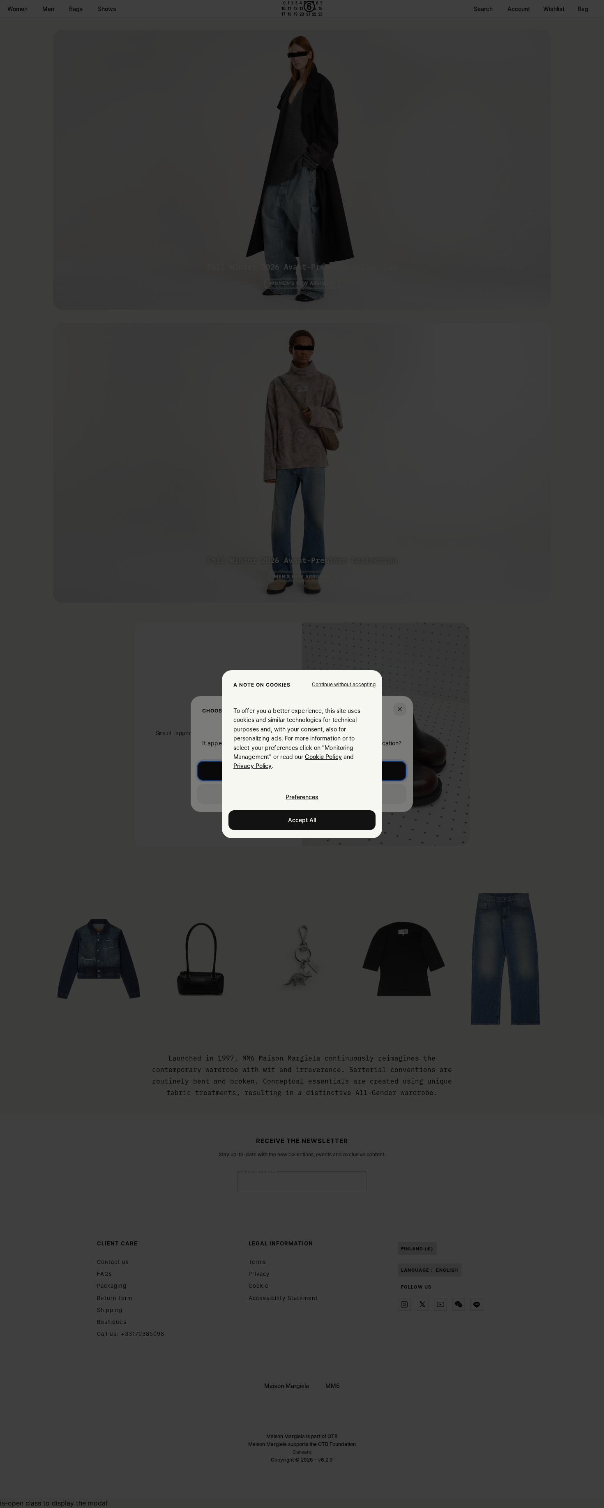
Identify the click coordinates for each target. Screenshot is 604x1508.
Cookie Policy (323, 756)
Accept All (302, 819)
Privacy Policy (252, 765)
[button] (344, 684)
